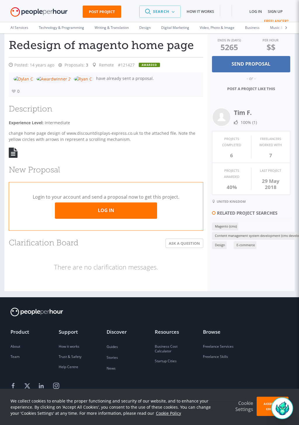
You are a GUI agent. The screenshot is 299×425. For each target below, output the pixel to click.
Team (15, 356)
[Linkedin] (42, 386)
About (15, 346)
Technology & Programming (61, 27)
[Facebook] (14, 386)
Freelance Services (218, 346)
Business (252, 27)
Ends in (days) (229, 40)
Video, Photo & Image (217, 27)
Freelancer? (276, 21)
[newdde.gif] (16, 152)
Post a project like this (251, 88)
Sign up (275, 11)
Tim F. (243, 113)
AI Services (19, 27)
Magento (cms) (226, 226)
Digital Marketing (175, 27)
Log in (255, 11)
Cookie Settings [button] (244, 406)
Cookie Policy (168, 413)
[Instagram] (56, 386)
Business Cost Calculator (166, 349)
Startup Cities (166, 360)
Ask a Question (184, 243)
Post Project (102, 11)
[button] (160, 12)
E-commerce (246, 245)
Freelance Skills (215, 356)
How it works (200, 11)
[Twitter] (28, 386)
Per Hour (271, 40)
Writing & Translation (112, 27)
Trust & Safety (70, 356)
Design (145, 27)
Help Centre (68, 366)
